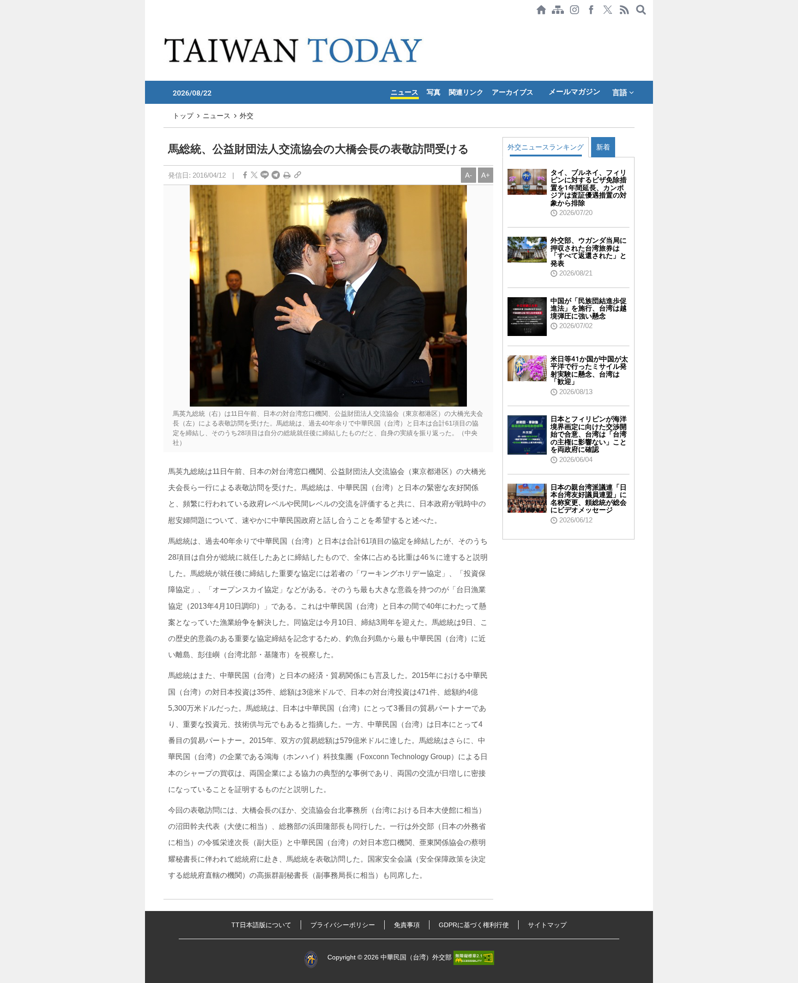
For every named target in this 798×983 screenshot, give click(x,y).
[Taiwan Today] (295, 50)
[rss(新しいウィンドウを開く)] (624, 9)
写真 (434, 92)
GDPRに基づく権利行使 (474, 925)
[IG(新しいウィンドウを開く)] (574, 9)
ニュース (404, 92)
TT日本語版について (261, 925)
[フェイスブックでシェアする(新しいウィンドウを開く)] (591, 9)
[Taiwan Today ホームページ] (541, 9)
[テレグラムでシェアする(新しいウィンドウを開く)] (275, 175)
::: (148, 24)
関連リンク (466, 92)
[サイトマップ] (557, 9)
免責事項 (407, 925)
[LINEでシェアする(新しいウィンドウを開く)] (264, 175)
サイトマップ (547, 925)
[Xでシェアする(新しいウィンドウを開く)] (607, 9)
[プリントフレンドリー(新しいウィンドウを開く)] (287, 175)
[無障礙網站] (473, 957)
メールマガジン (574, 91)
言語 (620, 92)
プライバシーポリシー (342, 925)
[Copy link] (297, 175)
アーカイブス (512, 92)
